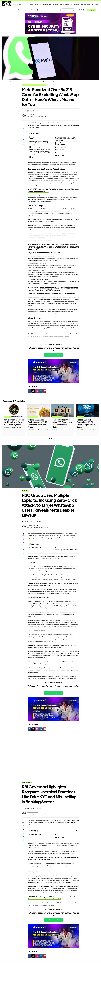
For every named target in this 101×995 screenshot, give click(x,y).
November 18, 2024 (45, 240)
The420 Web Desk (33, 114)
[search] (97, 10)
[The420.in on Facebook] (29, 391)
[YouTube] (82, 10)
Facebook (41, 348)
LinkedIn (56, 348)
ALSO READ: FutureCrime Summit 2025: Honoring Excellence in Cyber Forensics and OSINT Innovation (65, 138)
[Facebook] (78, 10)
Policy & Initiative (34, 85)
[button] (49, 438)
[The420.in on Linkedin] (41, 391)
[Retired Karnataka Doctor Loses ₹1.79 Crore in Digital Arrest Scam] (62, 410)
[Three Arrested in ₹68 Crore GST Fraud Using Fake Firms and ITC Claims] (38, 410)
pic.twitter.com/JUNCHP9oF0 (37, 237)
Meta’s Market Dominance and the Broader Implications (64, 143)
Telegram (32, 348)
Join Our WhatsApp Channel (54, 354)
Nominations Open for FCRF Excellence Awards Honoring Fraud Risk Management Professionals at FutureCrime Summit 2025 (53, 246)
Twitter (49, 348)
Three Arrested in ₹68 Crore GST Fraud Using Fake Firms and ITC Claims (37, 423)
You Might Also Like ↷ (15, 401)
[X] (80, 10)
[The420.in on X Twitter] (33, 391)
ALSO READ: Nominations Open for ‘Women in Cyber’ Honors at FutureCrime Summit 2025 (40, 143)
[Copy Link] (33, 111)
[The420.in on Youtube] (44, 391)
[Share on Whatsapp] (28, 111)
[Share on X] (25, 111)
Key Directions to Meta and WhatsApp (40, 157)
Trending (43, 85)
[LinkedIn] (86, 10)
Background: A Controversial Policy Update (39, 137)
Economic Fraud (8, 416)
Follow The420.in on (61, 149)
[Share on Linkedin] (31, 111)
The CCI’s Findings (35, 147)
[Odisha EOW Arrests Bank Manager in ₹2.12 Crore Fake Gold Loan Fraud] (13, 410)
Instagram (65, 348)
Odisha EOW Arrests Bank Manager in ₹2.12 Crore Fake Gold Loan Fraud (13, 423)
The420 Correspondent (10, 430)
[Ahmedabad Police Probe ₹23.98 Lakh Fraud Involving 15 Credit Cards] (87, 410)
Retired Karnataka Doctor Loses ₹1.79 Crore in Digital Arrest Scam (61, 423)
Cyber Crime (25, 85)
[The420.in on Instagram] (37, 391)
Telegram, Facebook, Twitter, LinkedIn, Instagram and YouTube (66, 154)
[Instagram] (84, 10)
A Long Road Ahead (61, 147)
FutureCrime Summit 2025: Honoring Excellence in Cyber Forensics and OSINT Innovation (53, 289)
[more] (37, 10)
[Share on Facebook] (23, 111)
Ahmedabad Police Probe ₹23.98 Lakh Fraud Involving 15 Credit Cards (85, 423)
